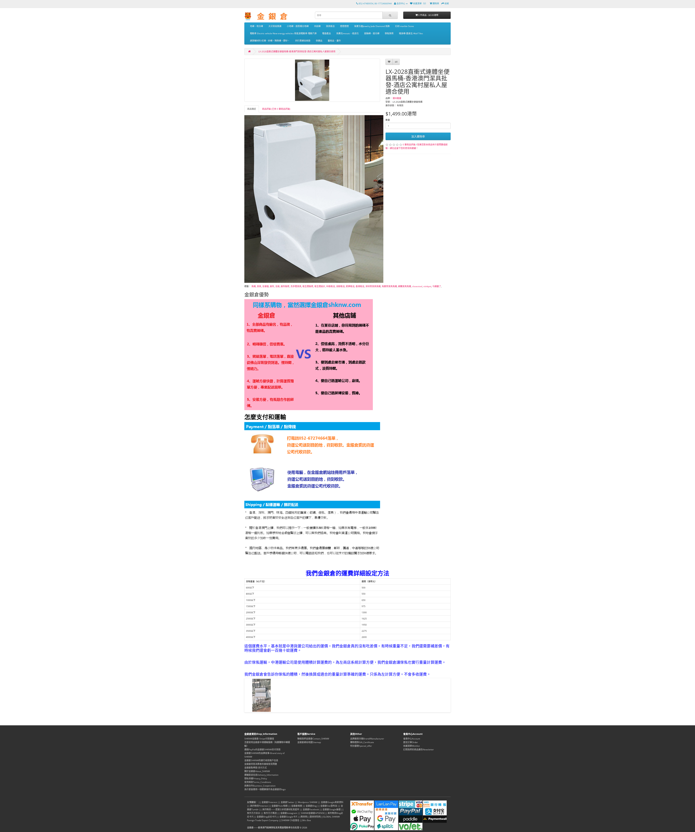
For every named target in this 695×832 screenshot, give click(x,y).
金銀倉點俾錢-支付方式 (255, 767)
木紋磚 (317, 26)
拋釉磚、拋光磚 (371, 33)
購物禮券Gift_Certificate (362, 742)
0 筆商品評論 (409, 144)
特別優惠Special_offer (361, 745)
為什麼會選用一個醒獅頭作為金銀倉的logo (265, 789)
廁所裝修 (285, 286)
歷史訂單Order (410, 742)
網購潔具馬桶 (404, 286)
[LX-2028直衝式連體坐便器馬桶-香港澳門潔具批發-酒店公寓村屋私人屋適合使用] (312, 80)
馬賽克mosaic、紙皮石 (347, 33)
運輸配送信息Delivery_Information (261, 774)
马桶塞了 (436, 286)
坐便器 (265, 286)
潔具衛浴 (330, 26)
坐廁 (277, 286)
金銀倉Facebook (311, 809)
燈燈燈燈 (344, 26)
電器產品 (326, 33)
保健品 (319, 40)
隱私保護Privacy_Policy (255, 778)
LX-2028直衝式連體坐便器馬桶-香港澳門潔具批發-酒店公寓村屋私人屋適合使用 (296, 51)
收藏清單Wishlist (411, 745)
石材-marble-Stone (404, 26)
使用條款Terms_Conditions (257, 782)
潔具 (259, 286)
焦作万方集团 (270, 813)
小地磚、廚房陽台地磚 (298, 26)
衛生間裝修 (307, 286)
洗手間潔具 (295, 286)
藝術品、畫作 (334, 40)
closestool (417, 286)
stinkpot (427, 286)
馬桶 (253, 286)
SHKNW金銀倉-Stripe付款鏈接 (259, 738)
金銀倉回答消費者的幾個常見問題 (260, 764)
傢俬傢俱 (389, 33)
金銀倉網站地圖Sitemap (309, 742)
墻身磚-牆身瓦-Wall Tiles (411, 33)
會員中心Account (411, 738)
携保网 (304, 816)
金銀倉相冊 (296, 805)
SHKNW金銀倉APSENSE (313, 813)
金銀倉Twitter (287, 802)
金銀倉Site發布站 (328, 805)
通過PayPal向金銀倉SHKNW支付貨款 (262, 749)
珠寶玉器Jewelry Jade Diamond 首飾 (372, 26)
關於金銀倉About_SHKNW (257, 771)
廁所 (272, 286)
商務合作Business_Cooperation (259, 785)
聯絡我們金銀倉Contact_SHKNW (313, 738)
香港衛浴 (360, 286)
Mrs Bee (306, 820)
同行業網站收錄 (302, 40)
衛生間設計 (319, 286)
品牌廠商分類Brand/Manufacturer (367, 738)
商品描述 (251, 108)
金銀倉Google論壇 (332, 809)
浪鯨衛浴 (340, 286)
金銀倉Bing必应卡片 (266, 816)
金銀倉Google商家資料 (332, 802)
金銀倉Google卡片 (288, 816)
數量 (388, 119)
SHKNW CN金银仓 (290, 820)
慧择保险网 (315, 816)
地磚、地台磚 (256, 26)
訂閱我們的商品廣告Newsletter (418, 749)
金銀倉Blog (311, 805)
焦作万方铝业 (253, 813)
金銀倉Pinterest (269, 802)
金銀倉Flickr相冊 (279, 805)
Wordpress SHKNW (307, 802)
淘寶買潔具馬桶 (389, 286)
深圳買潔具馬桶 (373, 286)
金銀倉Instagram (288, 813)
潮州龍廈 (397, 98)
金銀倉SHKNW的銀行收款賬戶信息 (261, 760)
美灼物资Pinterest (259, 805)
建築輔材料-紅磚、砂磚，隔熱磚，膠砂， (270, 40)
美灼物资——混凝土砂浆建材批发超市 (280, 809)
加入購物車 (418, 136)
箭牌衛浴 (350, 286)
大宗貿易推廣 (274, 26)
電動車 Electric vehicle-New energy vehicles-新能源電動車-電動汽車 (283, 33)
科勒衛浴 (330, 286)
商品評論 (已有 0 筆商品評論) (276, 108)
